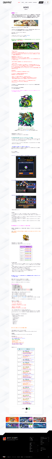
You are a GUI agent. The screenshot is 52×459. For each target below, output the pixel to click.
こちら (29, 35)
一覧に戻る (26, 412)
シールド (27, 130)
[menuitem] (19, 2)
